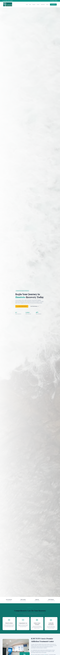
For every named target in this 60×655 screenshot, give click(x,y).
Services (38, 4)
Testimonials (43, 4)
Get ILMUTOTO (53, 4)
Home (27, 4)
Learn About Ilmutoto (33, 306)
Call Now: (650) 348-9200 (22, 306)
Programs (33, 4)
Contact (47, 4)
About (30, 4)
